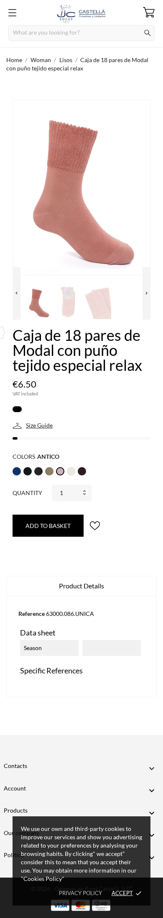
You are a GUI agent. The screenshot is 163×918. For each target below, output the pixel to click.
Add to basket (48, 525)
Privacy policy (80, 893)
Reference (31, 613)
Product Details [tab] (81, 586)
